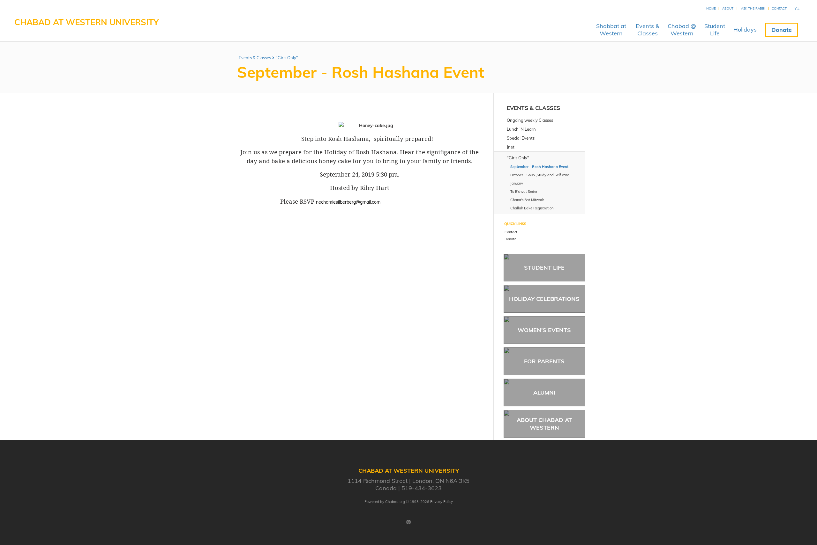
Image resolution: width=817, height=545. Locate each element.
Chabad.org (395, 501)
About (727, 8)
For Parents (544, 361)
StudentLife (714, 29)
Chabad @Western (682, 29)
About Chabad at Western (544, 423)
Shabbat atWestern (611, 29)
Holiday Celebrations (544, 298)
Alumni (544, 392)
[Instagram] (408, 522)
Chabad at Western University (86, 22)
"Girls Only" (287, 57)
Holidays (745, 29)
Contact (779, 8)
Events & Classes (255, 57)
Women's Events (544, 330)
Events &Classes (647, 29)
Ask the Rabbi (753, 8)
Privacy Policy (441, 501)
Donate (781, 29)
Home (711, 8)
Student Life (544, 267)
